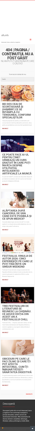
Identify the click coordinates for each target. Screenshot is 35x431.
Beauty (29, 98)
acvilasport (10, 428)
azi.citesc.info (12, 430)
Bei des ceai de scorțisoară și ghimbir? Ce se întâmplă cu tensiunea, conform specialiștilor (16, 110)
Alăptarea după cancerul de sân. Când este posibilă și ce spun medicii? (17, 214)
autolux (20, 428)
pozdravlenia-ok (26, 428)
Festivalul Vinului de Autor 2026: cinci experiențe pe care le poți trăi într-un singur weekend (17, 261)
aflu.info (6, 428)
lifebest (16, 428)
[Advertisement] (17, 17)
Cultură (29, 250)
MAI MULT (5, 128)
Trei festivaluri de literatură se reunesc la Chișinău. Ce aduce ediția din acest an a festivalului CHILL (16, 312)
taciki (24, 430)
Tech (30, 149)
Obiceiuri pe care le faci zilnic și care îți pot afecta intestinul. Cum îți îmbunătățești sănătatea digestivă (17, 365)
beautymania (20, 430)
